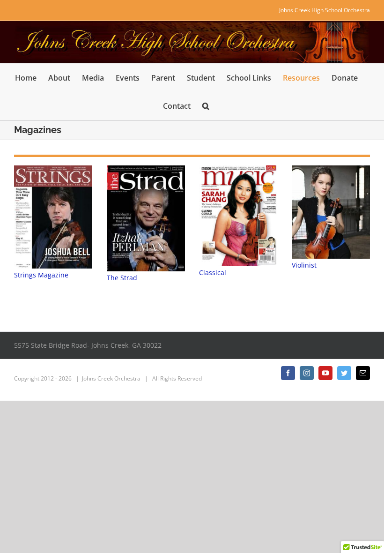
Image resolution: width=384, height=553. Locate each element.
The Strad (122, 277)
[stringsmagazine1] (53, 217)
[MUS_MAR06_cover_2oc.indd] (238, 215)
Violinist (304, 265)
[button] (205, 106)
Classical (212, 272)
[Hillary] (331, 212)
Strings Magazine (41, 274)
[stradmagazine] (146, 218)
